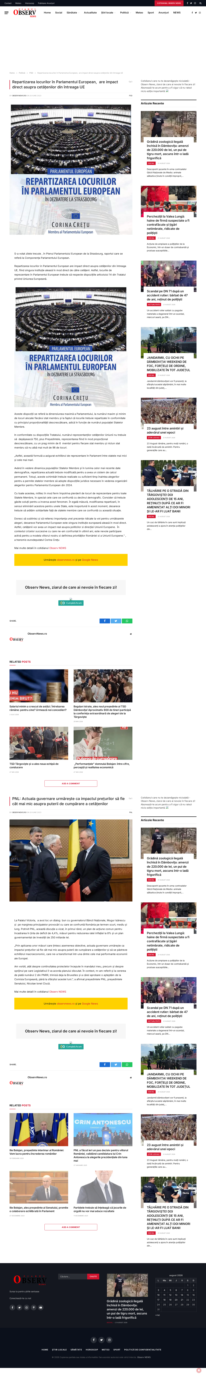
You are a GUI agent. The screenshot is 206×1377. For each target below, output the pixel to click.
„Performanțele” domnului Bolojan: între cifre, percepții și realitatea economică (102, 765)
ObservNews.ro (19, 96)
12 (170, 1295)
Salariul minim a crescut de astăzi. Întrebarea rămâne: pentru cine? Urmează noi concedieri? (38, 708)
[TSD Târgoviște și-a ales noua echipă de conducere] (39, 743)
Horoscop (29, 3)
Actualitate (90, 12)
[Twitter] (5, 255)
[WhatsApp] (5, 262)
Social (58, 12)
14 (182, 1295)
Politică (124, 12)
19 (170, 1299)
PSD (130, 96)
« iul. (157, 1315)
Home (47, 12)
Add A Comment (71, 783)
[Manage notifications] (198, 1370)
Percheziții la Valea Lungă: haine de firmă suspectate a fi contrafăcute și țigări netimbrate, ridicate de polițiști (168, 225)
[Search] (200, 3)
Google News (90, 559)
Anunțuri (163, 12)
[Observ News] (25, 12)
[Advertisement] (103, 45)
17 (158, 1299)
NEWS (177, 12)
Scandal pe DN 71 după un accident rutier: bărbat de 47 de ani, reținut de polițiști (167, 295)
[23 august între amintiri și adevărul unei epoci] (168, 413)
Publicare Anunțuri (46, 3)
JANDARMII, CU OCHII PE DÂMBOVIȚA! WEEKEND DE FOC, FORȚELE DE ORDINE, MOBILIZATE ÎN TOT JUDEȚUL (168, 364)
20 (176, 1299)
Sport (151, 12)
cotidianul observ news (169, 3)
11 (164, 1295)
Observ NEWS (57, 548)
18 (164, 1299)
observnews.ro (66, 559)
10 (158, 1295)
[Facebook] (5, 249)
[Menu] (6, 12)
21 (182, 1299)
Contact (8, 3)
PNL (130, 812)
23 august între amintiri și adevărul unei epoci (165, 430)
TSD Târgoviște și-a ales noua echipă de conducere (34, 765)
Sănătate (72, 12)
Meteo (18, 3)
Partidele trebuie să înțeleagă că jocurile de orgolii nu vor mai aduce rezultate (100, 1209)
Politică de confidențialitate (142, 1349)
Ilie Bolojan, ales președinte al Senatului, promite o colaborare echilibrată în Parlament (39, 1209)
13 (176, 1295)
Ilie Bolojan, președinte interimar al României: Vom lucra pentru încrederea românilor (37, 1152)
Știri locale (107, 12)
